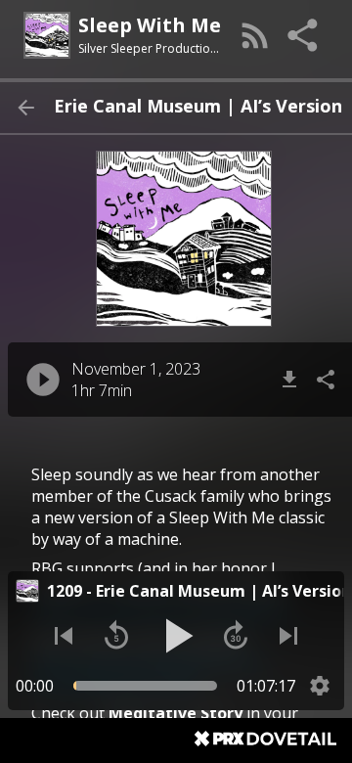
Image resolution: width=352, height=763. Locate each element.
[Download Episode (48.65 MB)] (289, 379)
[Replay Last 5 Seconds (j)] (116, 635)
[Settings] (319, 685)
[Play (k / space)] (176, 635)
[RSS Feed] (255, 35)
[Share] (304, 35)
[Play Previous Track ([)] (63, 635)
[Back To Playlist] (25, 107)
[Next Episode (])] (288, 635)
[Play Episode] (43, 379)
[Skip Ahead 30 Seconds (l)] (235, 635)
